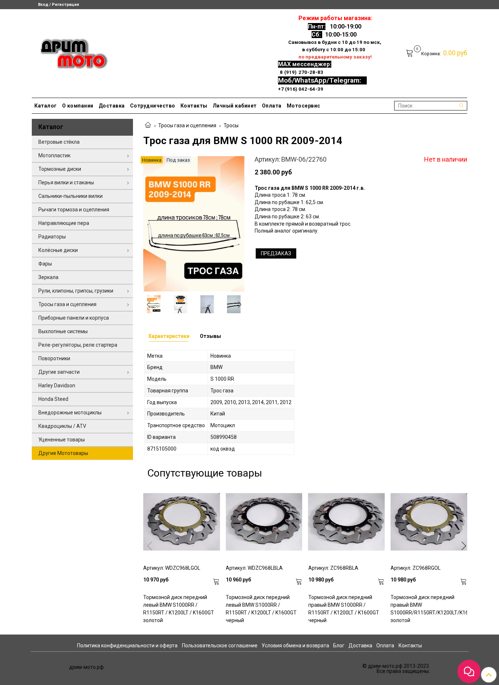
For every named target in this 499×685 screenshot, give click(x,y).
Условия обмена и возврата (295, 645)
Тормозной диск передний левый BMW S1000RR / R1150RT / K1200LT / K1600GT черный (261, 608)
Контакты (193, 106)
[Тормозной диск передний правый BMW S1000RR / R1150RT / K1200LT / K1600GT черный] (346, 521)
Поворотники (54, 358)
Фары (45, 264)
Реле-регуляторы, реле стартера (77, 345)
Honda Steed (53, 399)
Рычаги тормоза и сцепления (73, 209)
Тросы (231, 125)
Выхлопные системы (63, 331)
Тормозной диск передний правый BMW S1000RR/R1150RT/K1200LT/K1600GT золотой (429, 608)
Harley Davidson (56, 385)
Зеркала (48, 277)
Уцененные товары (61, 440)
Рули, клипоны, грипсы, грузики (75, 291)
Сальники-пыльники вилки (70, 196)
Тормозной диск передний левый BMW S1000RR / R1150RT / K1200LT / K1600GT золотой (178, 608)
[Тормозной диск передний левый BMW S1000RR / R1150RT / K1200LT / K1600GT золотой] (181, 521)
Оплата (272, 106)
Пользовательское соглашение (220, 645)
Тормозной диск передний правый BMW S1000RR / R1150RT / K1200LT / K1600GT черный (343, 608)
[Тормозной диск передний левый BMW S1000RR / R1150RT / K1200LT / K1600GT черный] (264, 521)
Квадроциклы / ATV (62, 426)
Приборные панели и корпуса (73, 318)
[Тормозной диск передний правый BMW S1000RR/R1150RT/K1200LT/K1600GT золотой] (429, 521)
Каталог (45, 106)
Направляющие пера (63, 223)
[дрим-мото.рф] (71, 52)
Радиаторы (52, 237)
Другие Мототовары (63, 453)
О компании (78, 106)
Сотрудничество (152, 106)
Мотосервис (303, 106)
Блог (338, 645)
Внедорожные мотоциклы (70, 412)
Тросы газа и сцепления (187, 125)
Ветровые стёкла (59, 142)
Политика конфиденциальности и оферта (127, 645)
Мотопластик (54, 155)
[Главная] (148, 125)
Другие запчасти (59, 372)
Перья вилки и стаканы (66, 182)
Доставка (112, 106)
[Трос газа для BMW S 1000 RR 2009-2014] (193, 223)
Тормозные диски (59, 169)
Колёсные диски (58, 250)
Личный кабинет (235, 106)
